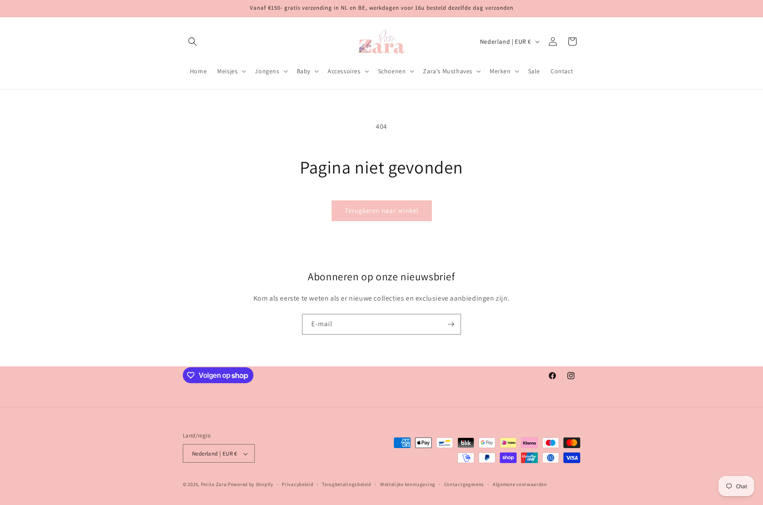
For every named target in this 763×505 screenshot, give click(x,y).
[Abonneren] (451, 324)
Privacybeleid (297, 484)
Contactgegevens (464, 484)
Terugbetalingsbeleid (346, 484)
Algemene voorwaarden (520, 484)
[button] (192, 41)
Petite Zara (214, 485)
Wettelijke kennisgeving (407, 484)
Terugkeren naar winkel (382, 210)
